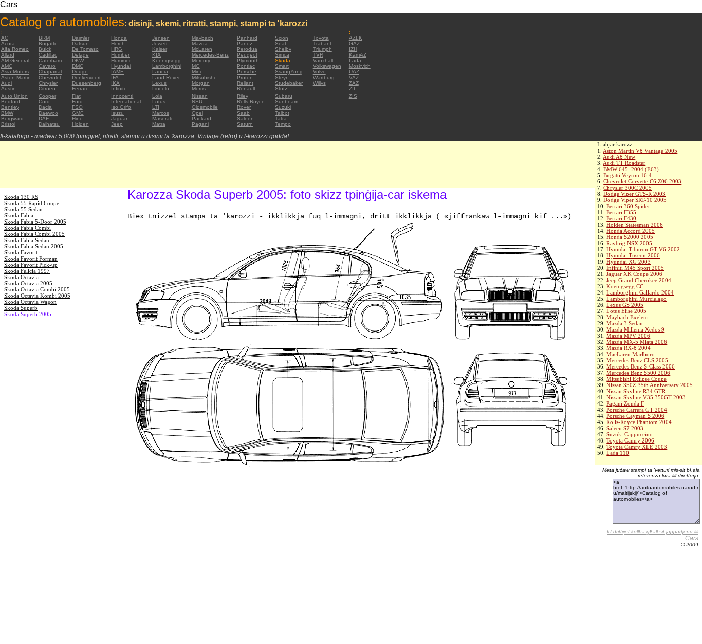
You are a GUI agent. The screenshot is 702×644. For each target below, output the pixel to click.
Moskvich (360, 66)
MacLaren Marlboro (630, 354)
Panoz (244, 43)
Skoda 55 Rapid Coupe (31, 203)
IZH (353, 49)
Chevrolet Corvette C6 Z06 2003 (642, 181)
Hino (77, 118)
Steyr (281, 77)
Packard (201, 118)
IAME (117, 72)
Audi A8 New (619, 157)
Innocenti (122, 96)
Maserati (162, 118)
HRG (116, 49)
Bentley (10, 107)
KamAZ (357, 55)
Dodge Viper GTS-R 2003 (634, 194)
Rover (244, 107)
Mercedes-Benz (210, 55)
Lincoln (160, 88)
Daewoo (48, 113)
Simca (282, 55)
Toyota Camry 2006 (630, 440)
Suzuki (283, 107)
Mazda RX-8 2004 (628, 348)
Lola (157, 96)
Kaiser (159, 49)
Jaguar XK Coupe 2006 (634, 274)
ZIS (353, 96)
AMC (6, 66)
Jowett (160, 43)
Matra (158, 124)
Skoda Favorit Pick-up (31, 265)
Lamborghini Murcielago (636, 299)
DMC (77, 66)
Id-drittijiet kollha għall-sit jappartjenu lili (652, 532)
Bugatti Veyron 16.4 (627, 175)
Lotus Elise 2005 (626, 311)
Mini (196, 72)
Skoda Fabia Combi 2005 (34, 234)
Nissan (200, 96)
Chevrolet (50, 77)
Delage (80, 55)
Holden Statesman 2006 (634, 225)
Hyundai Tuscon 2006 (633, 255)
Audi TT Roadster (624, 163)
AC (4, 38)
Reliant (245, 83)
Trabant (322, 43)
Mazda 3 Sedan (624, 323)
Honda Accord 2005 (630, 231)
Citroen (47, 88)
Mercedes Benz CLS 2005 (637, 360)
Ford (77, 101)
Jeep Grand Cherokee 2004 (638, 280)
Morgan (201, 83)
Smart (282, 66)
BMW (7, 113)
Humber (120, 55)
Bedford (10, 101)
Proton (245, 77)
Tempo (283, 124)
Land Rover (166, 77)
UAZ (354, 72)
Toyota (321, 38)
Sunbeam (286, 101)
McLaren (202, 49)
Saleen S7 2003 (624, 428)
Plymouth (248, 60)
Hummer (121, 60)
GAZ (354, 43)
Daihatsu (49, 124)
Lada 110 (617, 453)
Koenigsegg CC (624, 286)
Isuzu (117, 113)
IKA (115, 83)
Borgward (12, 118)
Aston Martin (16, 77)
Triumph (322, 49)
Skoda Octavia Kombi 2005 (37, 295)
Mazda (200, 43)
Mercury (201, 60)
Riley (242, 96)
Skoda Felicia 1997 (27, 271)
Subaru (283, 96)
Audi (6, 83)
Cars (691, 538)
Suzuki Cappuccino (629, 434)
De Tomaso (85, 49)
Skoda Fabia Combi (27, 228)
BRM (44, 38)
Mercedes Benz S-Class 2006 (640, 366)
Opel (197, 113)
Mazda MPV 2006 (628, 336)
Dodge (80, 72)
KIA (156, 55)
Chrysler (48, 83)
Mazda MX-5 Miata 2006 (636, 342)
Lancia (160, 72)
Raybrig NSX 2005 (629, 243)
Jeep (117, 124)
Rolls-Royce (251, 101)
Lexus (159, 83)
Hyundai (121, 66)
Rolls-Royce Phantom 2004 (639, 422)
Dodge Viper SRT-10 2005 (635, 200)
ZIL (353, 88)
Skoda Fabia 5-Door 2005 (35, 221)
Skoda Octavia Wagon (30, 302)
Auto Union (14, 96)
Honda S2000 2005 (629, 237)
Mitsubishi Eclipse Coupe (636, 379)
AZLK (355, 38)
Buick (45, 49)
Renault (246, 88)
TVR (318, 55)
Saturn (245, 124)
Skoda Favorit (21, 252)
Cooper (47, 96)
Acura (8, 43)
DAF (44, 118)
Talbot (282, 113)
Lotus (158, 101)
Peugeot (247, 55)
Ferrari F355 (621, 212)
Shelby (283, 49)
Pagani (200, 124)
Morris (199, 88)
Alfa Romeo (15, 49)
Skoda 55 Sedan (23, 209)
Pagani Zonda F (625, 403)
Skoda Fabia (18, 215)
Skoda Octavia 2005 (28, 283)
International (126, 101)
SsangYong (289, 72)
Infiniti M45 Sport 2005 (635, 268)
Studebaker (289, 83)
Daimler (80, 38)
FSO (77, 107)
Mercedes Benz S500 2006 (638, 373)
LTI (155, 107)
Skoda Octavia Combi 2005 (37, 289)
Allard (7, 55)
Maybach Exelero (627, 317)
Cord (44, 101)
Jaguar (119, 118)
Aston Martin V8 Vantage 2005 (640, 151)
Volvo (319, 72)
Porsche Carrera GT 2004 (636, 410)
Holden (80, 124)
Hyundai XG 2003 (628, 262)
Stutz (281, 88)
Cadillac (48, 55)
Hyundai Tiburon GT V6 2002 (643, 249)
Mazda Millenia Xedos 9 (635, 329)
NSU (197, 101)
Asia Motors (15, 72)
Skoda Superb (21, 308)
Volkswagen (327, 66)
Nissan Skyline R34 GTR (636, 391)
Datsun (80, 43)
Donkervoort (86, 77)
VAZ (354, 77)
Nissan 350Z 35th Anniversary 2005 (649, 385)
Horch (118, 43)
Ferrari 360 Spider (628, 206)
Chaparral (50, 72)
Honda (119, 38)
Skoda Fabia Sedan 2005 (33, 246)
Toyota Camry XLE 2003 (636, 447)
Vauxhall (323, 60)
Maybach (202, 38)
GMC (78, 113)
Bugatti (47, 43)
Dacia (45, 107)
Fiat (76, 96)
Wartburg (324, 77)
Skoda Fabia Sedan (26, 240)
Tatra (281, 118)
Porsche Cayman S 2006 (635, 416)
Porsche (246, 72)
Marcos (160, 113)
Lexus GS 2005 (624, 305)
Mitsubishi (203, 77)
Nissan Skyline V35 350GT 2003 (646, 397)
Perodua (247, 49)
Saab (243, 113)
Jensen (161, 38)
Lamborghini (166, 66)
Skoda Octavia (21, 277)
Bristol (8, 124)
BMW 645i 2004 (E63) (631, 169)
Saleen (245, 118)
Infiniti (118, 88)
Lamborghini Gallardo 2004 (640, 292)
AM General (15, 60)
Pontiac (246, 66)
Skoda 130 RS (21, 197)
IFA (115, 77)
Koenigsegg (166, 60)
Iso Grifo (121, 107)
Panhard (247, 38)
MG (196, 66)
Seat (280, 43)
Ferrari (79, 88)
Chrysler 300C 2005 (627, 188)
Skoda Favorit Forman (31, 258)
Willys (319, 83)
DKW (78, 60)
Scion (281, 38)
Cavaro (47, 66)
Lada (355, 60)
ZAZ (354, 83)
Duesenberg (86, 83)
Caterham (50, 60)
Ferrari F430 (621, 218)
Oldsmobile (205, 107)
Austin (8, 88)
